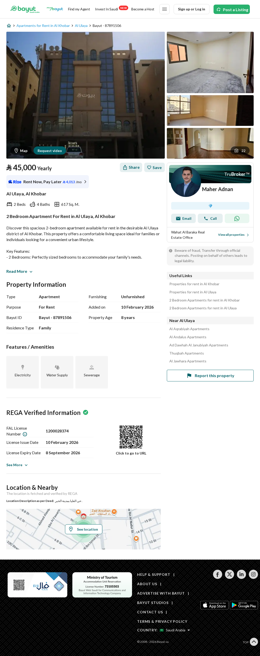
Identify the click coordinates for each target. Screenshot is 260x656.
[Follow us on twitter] (229, 577)
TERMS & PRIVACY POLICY (162, 621)
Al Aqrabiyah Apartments (189, 329)
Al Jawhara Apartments (187, 361)
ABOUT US (147, 584)
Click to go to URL (131, 453)
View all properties (231, 235)
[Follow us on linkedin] (241, 577)
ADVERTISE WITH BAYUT (161, 593)
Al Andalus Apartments (187, 337)
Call (213, 218)
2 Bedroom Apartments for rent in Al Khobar (204, 300)
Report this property (214, 375)
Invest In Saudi (110, 8)
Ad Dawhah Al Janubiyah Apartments (198, 345)
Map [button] (23, 150)
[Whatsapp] (237, 218)
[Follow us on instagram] (253, 577)
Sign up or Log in (191, 9)
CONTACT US (150, 612)
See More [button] (14, 465)
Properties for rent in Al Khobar (194, 284)
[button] (240, 150)
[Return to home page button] (25, 9)
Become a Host (142, 9)
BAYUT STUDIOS (153, 602)
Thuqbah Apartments (186, 353)
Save (157, 167)
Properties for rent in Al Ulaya (192, 292)
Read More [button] (16, 271)
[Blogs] (55, 9)
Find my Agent (79, 9)
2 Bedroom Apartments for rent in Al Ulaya (203, 308)
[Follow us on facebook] (217, 577)
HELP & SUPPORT (153, 574)
